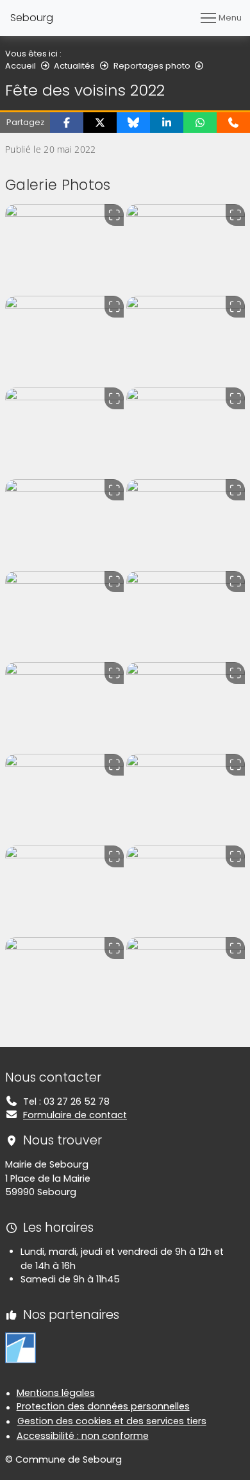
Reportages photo (151, 65)
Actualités (74, 65)
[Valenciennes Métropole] (20, 1347)
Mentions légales (56, 1392)
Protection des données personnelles (103, 1406)
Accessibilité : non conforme (83, 1435)
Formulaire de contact (75, 1115)
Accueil (20, 65)
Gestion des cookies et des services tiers (111, 1421)
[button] (66, 122)
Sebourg (31, 17)
